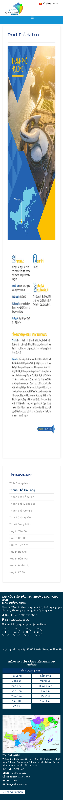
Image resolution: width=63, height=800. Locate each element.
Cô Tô (16, 706)
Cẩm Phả (45, 676)
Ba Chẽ (45, 696)
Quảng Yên (45, 686)
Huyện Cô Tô (17, 572)
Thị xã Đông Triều (20, 524)
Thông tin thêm (14, 792)
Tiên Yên (16, 696)
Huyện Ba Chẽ (18, 552)
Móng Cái (45, 681)
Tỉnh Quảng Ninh (19, 483)
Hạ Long (16, 676)
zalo (16, 632)
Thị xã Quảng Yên (20, 518)
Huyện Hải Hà (18, 538)
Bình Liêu (45, 701)
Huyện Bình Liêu (19, 565)
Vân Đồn (16, 691)
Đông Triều (16, 686)
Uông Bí (17, 681)
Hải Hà (45, 691)
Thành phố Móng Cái (22, 504)
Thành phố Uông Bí (21, 511)
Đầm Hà (17, 701)
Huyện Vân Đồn (18, 531)
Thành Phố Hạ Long (22, 490)
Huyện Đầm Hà (18, 559)
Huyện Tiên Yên (18, 545)
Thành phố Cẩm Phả (21, 497)
